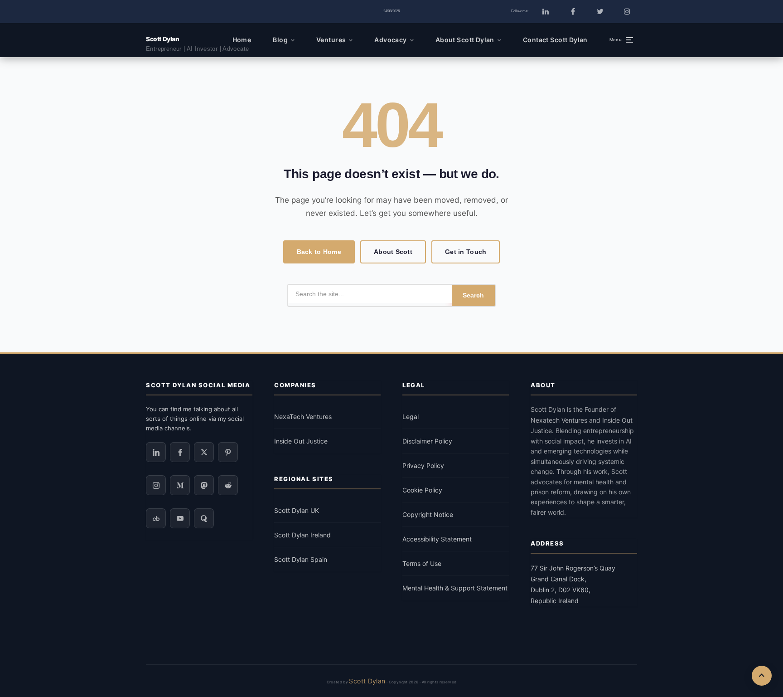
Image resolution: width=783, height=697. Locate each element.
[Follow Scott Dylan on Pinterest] (228, 452)
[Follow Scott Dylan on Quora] (204, 518)
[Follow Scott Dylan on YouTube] (180, 518)
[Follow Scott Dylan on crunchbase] (156, 518)
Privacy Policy (423, 465)
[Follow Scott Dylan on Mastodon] (204, 485)
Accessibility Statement (437, 539)
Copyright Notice (427, 514)
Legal (410, 416)
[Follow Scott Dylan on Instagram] (627, 11)
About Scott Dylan (464, 40)
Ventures (331, 40)
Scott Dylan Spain (300, 559)
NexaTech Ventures (303, 416)
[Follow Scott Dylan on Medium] (180, 485)
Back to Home (319, 251)
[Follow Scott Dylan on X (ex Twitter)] (204, 452)
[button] (621, 40)
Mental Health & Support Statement (455, 588)
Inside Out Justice (301, 441)
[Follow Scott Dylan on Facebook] (573, 11)
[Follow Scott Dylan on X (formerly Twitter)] (600, 11)
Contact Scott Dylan (555, 40)
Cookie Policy (422, 490)
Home (241, 40)
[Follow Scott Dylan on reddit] (228, 485)
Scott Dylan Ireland (302, 535)
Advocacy (390, 40)
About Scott (393, 251)
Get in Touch (465, 251)
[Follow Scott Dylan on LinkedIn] (546, 11)
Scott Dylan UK (296, 510)
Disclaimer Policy (427, 441)
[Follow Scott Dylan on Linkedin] (156, 452)
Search (473, 295)
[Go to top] (762, 676)
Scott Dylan (162, 39)
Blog (280, 40)
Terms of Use (421, 563)
